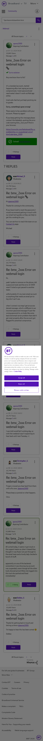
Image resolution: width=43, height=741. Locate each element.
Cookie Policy (18, 371)
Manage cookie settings (21, 390)
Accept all (21, 378)
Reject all (21, 384)
